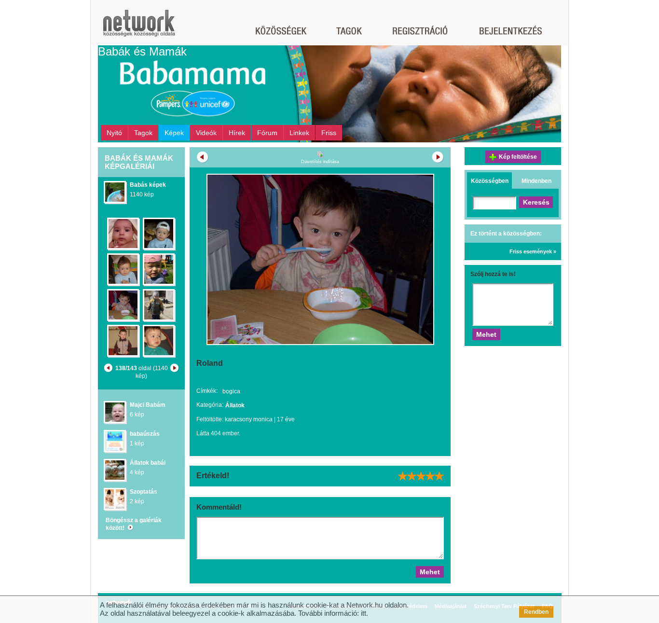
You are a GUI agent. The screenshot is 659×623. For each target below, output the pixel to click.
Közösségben (489, 181)
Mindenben (536, 181)
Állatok (235, 405)
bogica (231, 391)
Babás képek (148, 184)
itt (363, 613)
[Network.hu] (139, 28)
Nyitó (114, 133)
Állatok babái (147, 462)
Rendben (536, 612)
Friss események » (532, 251)
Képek (174, 133)
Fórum (267, 133)
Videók (206, 133)
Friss (328, 133)
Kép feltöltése (518, 156)
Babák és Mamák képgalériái (139, 162)
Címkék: (207, 391)
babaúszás (145, 433)
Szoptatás (143, 491)
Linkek (299, 133)
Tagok (143, 133)
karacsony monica (249, 419)
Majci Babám (147, 404)
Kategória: (209, 404)
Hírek (237, 133)
